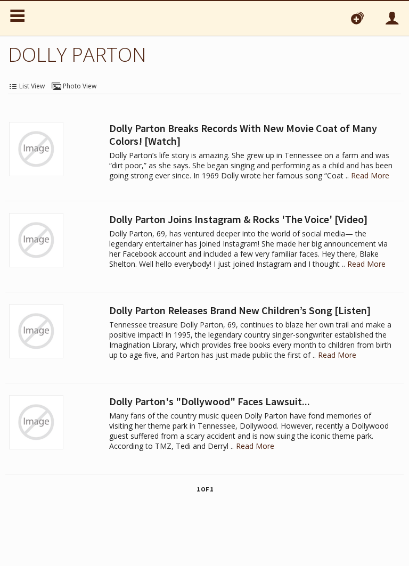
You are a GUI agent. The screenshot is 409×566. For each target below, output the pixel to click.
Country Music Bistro (89, 18)
